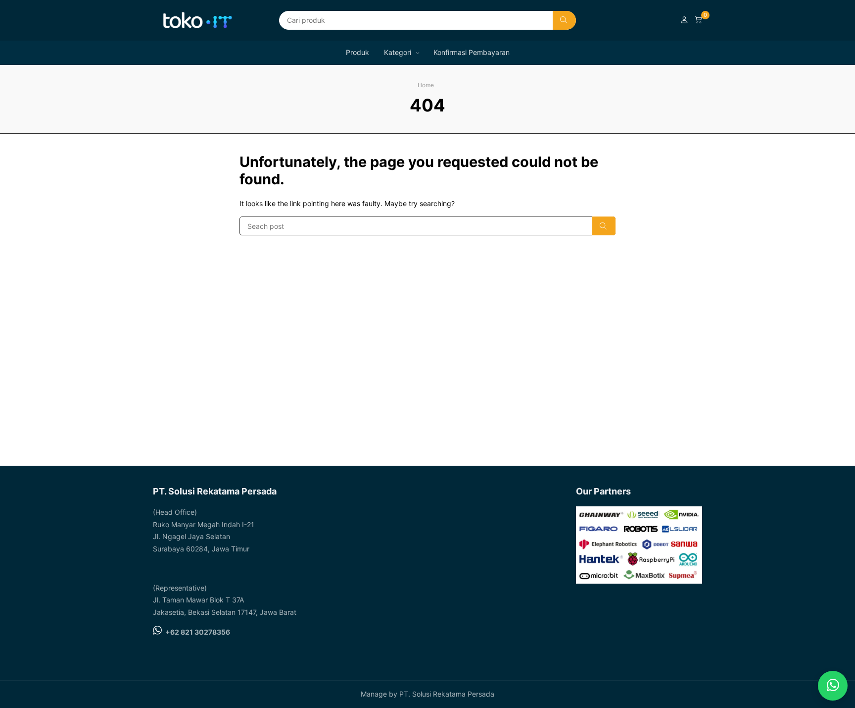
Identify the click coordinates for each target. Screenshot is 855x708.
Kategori (397, 52)
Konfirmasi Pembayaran (471, 52)
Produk (357, 52)
